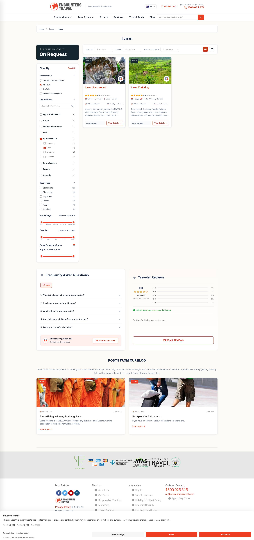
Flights (138, 490)
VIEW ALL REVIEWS (173, 340)
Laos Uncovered (95, 87)
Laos (48, 285)
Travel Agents (106, 510)
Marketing (103, 505)
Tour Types (84, 17)
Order (118, 49)
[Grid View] (205, 49)
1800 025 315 (196, 7)
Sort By (89, 49)
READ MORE (45, 429)
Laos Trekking (140, 87)
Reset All (71, 68)
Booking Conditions (145, 510)
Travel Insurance (143, 495)
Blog (152, 17)
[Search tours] (201, 17)
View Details (113, 123)
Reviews (118, 17)
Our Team (103, 495)
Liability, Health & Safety (148, 500)
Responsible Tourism (109, 500)
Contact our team (107, 340)
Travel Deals (136, 17)
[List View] (211, 49)
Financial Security (144, 505)
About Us (103, 490)
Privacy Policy (63, 507)
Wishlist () (170, 6)
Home (41, 29)
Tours (51, 29)
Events (104, 17)
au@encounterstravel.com (179, 494)
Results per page (151, 49)
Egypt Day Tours (180, 498)
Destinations (61, 17)
